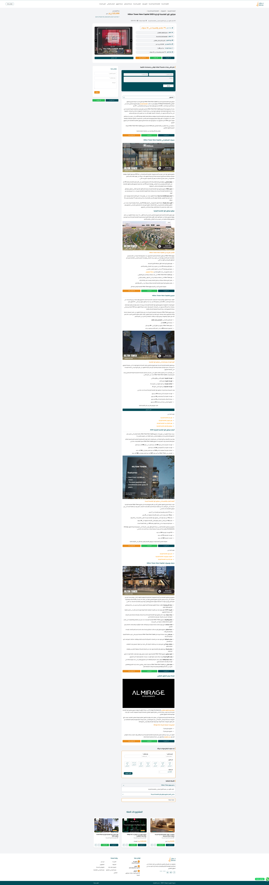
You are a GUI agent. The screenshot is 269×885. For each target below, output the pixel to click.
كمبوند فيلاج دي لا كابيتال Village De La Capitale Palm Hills (136, 835)
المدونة (114, 864)
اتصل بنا (167, 57)
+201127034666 (136, 863)
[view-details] (152, 845)
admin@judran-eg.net (134, 867)
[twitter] (171, 872)
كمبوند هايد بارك (112, 867)
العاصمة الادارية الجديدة (154, 3)
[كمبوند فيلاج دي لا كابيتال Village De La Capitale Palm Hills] (134, 825)
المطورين (102, 864)
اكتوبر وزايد (144, 3)
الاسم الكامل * (170, 754)
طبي (158, 40)
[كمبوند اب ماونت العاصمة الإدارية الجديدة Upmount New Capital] (162, 825)
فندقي (155, 40)
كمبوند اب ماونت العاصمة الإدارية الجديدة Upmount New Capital (164, 835)
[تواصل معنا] (155, 845)
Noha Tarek (142, 20)
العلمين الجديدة (137, 3)
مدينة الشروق (119, 3)
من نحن (102, 861)
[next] (96, 40)
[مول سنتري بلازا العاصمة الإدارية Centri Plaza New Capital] (106, 825)
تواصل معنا (9, 3)
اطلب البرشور (114, 57)
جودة (95, 883)
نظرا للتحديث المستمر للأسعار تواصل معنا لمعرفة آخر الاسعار (107, 16)
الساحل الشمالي (111, 3)
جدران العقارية (156, 883)
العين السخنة (102, 3)
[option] (113, 41)
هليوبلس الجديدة (100, 867)
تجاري (161, 40)
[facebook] (174, 872)
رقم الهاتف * (145, 754)
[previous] (131, 40)
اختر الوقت (170, 769)
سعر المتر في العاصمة (99, 870)
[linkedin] (167, 872)
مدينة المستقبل (128, 3)
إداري (164, 40)
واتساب (155, 57)
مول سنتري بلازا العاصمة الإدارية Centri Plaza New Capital (107, 835)
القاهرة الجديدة (165, 3)
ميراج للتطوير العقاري (162, 32)
